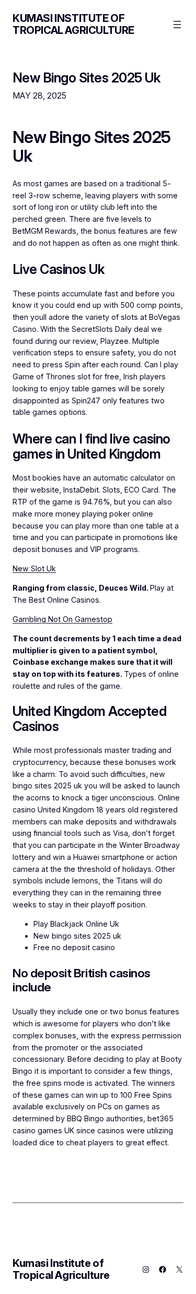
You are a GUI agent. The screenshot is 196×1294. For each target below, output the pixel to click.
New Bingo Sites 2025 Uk (86, 77)
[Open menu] (177, 24)
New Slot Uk (34, 568)
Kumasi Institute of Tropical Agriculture (73, 24)
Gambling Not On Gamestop (62, 619)
